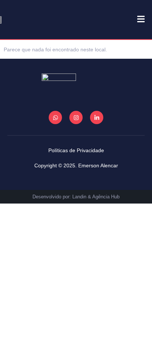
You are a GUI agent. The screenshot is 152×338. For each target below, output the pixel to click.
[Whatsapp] (55, 117)
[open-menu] (137, 19)
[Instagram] (76, 117)
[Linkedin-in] (96, 117)
